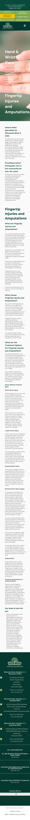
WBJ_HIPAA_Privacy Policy (15, 814)
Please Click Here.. (15, 8)
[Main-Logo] (7, 23)
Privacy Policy (15, 811)
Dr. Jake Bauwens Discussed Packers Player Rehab (15, 754)
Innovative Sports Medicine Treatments (15, 780)
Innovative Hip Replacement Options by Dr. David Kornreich (15, 768)
